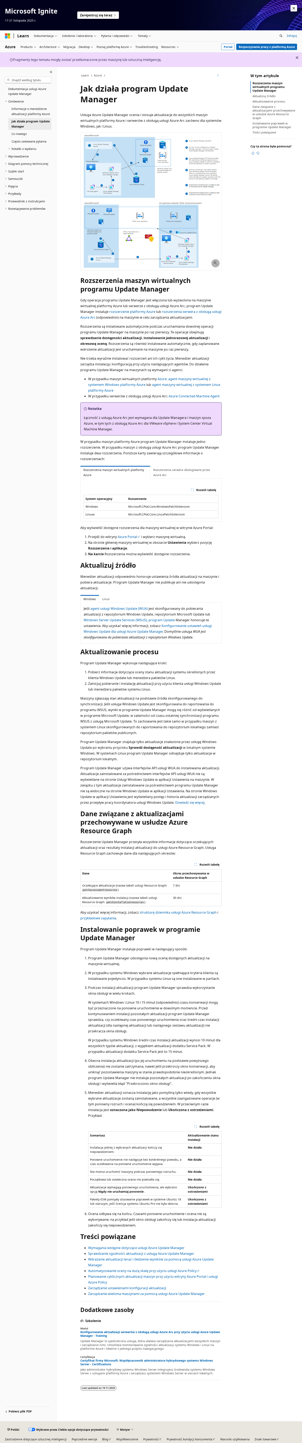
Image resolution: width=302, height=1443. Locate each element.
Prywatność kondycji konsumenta (189, 1439)
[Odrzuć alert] (293, 8)
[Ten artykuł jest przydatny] (252, 153)
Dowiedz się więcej (189, 802)
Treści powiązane (264, 132)
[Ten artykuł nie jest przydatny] (257, 153)
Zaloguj (292, 36)
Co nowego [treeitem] (19, 134)
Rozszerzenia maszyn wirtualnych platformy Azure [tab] (113, 472)
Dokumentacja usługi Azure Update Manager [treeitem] (27, 91)
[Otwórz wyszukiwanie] (281, 36)
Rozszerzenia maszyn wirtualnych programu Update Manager (268, 86)
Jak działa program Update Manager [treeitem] (31, 123)
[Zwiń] (51, 72)
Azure (98, 75)
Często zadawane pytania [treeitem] (29, 141)
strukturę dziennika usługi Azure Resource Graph (178, 912)
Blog (105, 1439)
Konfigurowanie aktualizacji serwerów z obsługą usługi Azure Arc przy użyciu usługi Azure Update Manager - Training (150, 1334)
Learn (85, 75)
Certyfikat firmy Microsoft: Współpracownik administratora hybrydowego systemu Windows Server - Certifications (146, 1362)
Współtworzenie (127, 1439)
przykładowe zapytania (98, 918)
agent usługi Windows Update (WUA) (119, 608)
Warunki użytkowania (235, 1439)
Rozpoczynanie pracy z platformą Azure (267, 47)
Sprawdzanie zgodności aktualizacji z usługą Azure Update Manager (141, 1253)
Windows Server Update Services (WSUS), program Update (129, 620)
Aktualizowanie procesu (268, 101)
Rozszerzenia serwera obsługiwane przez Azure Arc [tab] (181, 472)
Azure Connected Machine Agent (194, 396)
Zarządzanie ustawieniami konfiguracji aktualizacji (127, 1288)
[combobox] (28, 80)
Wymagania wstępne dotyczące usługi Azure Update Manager (136, 1248)
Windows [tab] (89, 599)
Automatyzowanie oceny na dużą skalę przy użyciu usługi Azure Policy (142, 1271)
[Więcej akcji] (218, 75)
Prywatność (151, 1439)
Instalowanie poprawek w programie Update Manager (271, 125)
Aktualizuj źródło (263, 96)
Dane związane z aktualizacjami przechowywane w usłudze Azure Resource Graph (273, 112)
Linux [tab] (106, 599)
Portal (228, 47)
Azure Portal (127, 537)
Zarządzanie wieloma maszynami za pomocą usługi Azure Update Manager (146, 1293)
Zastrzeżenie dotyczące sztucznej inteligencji (36, 1439)
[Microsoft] (7, 36)
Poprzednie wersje (84, 1439)
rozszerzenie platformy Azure (132, 311)
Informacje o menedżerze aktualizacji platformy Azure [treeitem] (31, 111)
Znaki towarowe (265, 1439)
